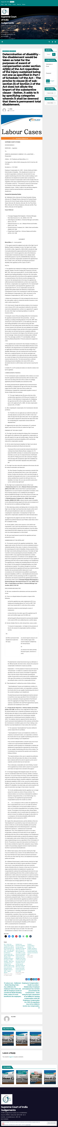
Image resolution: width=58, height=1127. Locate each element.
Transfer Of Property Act (21, 1073)
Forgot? (52, 81)
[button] (49, 41)
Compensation (6, 51)
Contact (14, 4)
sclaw (10, 109)
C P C (33, 1073)
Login (6, 4)
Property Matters (21, 1071)
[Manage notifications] (3, 1124)
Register (48, 83)
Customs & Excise (49, 1073)
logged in (11, 1056)
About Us (19, 4)
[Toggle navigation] (55, 41)
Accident (6, 1073)
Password (48, 73)
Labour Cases (12, 51)
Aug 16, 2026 (8, 1079)
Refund (23, 4)
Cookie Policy (28, 1124)
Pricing (9, 4)
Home (2, 4)
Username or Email (49, 65)
